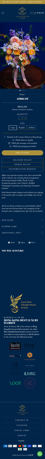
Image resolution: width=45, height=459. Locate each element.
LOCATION (22, 425)
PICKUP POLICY (22, 164)
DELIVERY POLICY (22, 160)
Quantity (22, 114)
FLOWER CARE (9, 226)
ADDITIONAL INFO (11, 233)
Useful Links (21, 430)
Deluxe (32, 127)
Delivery (15, 110)
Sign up (22, 436)
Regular (22, 127)
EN (43, 13)
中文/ (39, 13)
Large (12, 127)
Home (22, 94)
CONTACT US (22, 420)
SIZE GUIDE (8, 220)
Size (22, 123)
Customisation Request (22, 169)
